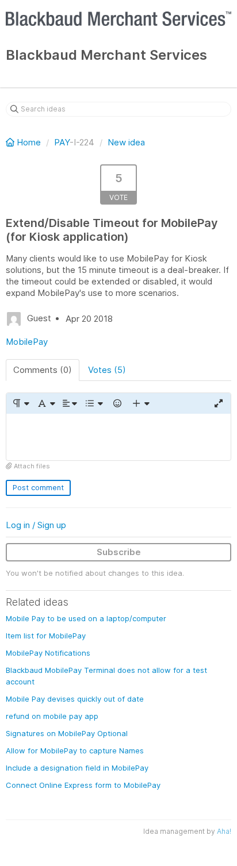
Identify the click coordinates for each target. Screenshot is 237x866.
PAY (62, 142)
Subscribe (119, 551)
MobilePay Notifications (48, 652)
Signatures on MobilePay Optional (67, 733)
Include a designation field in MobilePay (77, 767)
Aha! (224, 831)
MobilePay (27, 341)
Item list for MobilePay (46, 635)
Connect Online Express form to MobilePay (83, 785)
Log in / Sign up (36, 524)
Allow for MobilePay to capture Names (75, 750)
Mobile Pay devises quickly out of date (75, 698)
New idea (126, 142)
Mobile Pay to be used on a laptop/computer (86, 618)
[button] (20, 403)
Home (28, 142)
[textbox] (118, 437)
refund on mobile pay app (52, 716)
